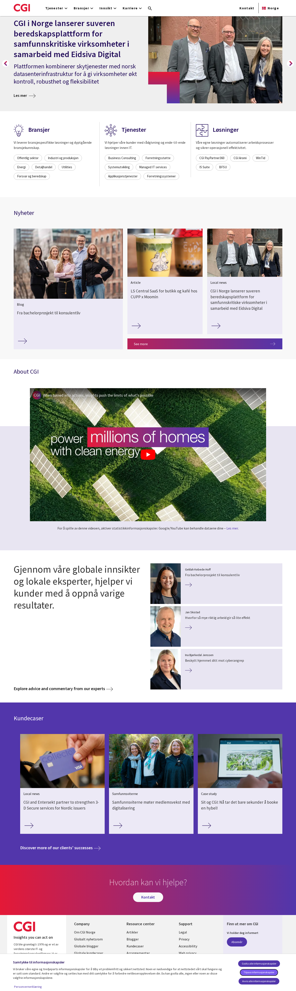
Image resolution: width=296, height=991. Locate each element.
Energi (21, 167)
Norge (273, 8)
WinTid (260, 158)
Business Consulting (122, 158)
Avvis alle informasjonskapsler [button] (259, 981)
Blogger (133, 939)
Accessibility (188, 946)
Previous (5, 63)
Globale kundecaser (88, 953)
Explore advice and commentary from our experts (59, 688)
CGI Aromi (240, 158)
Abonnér (236, 942)
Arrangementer (138, 953)
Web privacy (187, 953)
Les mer (25, 95)
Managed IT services (153, 167)
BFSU (223, 167)
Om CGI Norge (84, 932)
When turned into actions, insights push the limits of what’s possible (98, 395)
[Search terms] (150, 8)
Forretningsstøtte (158, 158)
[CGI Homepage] (22, 7)
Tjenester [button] (54, 8)
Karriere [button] (130, 8)
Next (290, 63)
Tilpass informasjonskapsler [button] (259, 972)
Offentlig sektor (28, 158)
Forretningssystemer (161, 176)
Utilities (67, 167)
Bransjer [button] (81, 8)
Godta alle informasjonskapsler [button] (259, 963)
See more (141, 344)
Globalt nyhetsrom (88, 939)
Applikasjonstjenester (123, 176)
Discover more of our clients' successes (60, 847)
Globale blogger (86, 946)
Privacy (184, 939)
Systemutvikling (119, 167)
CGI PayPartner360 (211, 158)
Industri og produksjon (63, 158)
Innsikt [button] (105, 8)
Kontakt (246, 8)
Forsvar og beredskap (31, 176)
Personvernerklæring (28, 987)
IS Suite (204, 167)
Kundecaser (135, 946)
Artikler (132, 932)
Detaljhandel (43, 167)
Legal (183, 932)
